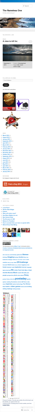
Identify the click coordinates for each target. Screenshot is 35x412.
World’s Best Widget (8, 209)
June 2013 (5, 162)
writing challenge (7, 289)
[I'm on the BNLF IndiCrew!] (12, 129)
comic (27, 259)
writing (29, 286)
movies (5, 272)
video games (15, 286)
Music (15, 272)
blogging (11, 257)
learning (8, 270)
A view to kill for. (10, 41)
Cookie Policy (6, 405)
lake (18, 65)
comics (5, 262)
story (4, 284)
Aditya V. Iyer (17, 246)
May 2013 (5, 164)
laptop (4, 270)
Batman (25, 254)
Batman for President (8, 221)
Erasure (5, 211)
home (5, 267)
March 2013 (6, 168)
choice (24, 259)
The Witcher (27, 284)
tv (9, 286)
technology (19, 284)
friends (12, 265)
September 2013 (7, 156)
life (12, 269)
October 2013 (6, 154)
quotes (4, 282)
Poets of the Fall (11, 279)
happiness (24, 265)
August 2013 (6, 158)
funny (16, 265)
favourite (5, 265)
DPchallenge (22, 262)
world (25, 286)
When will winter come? (9, 213)
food (9, 265)
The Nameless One (12, 10)
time (4, 286)
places (22, 275)
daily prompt (10, 262)
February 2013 (6, 169)
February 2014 (6, 147)
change (10, 259)
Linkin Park (17, 270)
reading (9, 282)
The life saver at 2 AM (9, 219)
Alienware (7, 254)
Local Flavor (6, 207)
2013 (4, 254)
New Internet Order (8, 217)
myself (19, 272)
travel (21, 65)
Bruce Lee (26, 257)
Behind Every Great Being (10, 225)
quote (29, 279)
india (13, 267)
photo (15, 275)
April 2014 (5, 143)
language (29, 267)
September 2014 (7, 141)
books (21, 257)
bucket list (5, 259)
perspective (10, 275)
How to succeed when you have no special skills (16, 223)
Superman (9, 284)
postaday (21, 278)
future (19, 265)
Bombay (16, 257)
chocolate (20, 259)
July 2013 (5, 160)
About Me (11, 29)
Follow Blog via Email (9, 78)
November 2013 (7, 152)
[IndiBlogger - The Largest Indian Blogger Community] (22, 110)
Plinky (26, 275)
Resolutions (14, 282)
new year (23, 272)
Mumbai (10, 272)
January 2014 (6, 149)
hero (28, 265)
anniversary (13, 254)
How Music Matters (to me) (10, 215)
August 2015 (6, 137)
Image (4, 39)
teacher (14, 284)
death (15, 262)
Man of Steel (28, 270)
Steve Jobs (27, 282)
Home (4, 29)
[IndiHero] (9, 110)
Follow (6, 85)
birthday (5, 257)
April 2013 (5, 166)
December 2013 (7, 150)
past (28, 272)
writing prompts (16, 288)
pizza (19, 275)
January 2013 (6, 171)
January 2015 (6, 139)
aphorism (19, 254)
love (22, 270)
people (5, 275)
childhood (14, 259)
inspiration (18, 267)
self (23, 282)
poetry (4, 279)
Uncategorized (22, 63)
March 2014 (6, 145)
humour (9, 267)
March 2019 (6, 135)
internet (24, 267)
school (19, 282)
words (22, 286)
